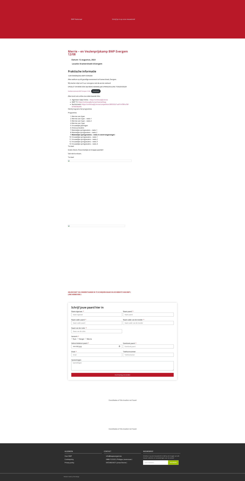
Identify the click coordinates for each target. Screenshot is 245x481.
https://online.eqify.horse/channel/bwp (92, 102)
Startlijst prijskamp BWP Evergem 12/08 (79, 91)
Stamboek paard (129, 343)
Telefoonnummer (129, 352)
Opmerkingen (76, 360)
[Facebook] (174, 19)
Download (96, 91)
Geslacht (74, 336)
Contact (107, 451)
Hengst (81, 339)
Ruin (74, 339)
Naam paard (127, 311)
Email (73, 352)
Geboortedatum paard (79, 343)
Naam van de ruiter (78, 328)
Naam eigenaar (77, 311)
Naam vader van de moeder (133, 320)
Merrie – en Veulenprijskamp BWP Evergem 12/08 (98, 52)
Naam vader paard (78, 320)
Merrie (89, 339)
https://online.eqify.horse (99, 100)
